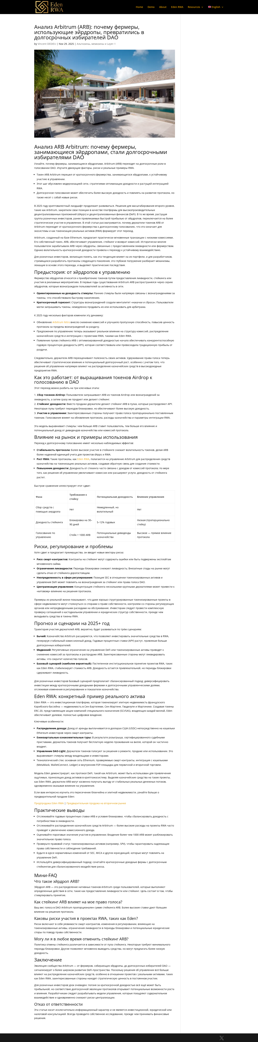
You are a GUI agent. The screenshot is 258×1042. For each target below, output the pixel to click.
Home (139, 7)
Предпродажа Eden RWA (49, 803)
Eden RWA (177, 7)
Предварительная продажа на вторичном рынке (96, 803)
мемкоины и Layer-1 (103, 43)
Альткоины (83, 43)
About (163, 7)
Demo (151, 7)
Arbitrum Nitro (61, 322)
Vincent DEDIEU (47, 43)
